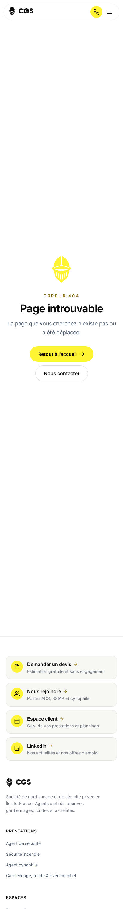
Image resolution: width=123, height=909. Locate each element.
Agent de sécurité (23, 843)
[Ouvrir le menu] (110, 12)
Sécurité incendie (23, 854)
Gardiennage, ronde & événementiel (41, 875)
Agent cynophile (22, 864)
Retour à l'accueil (57, 354)
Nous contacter (61, 373)
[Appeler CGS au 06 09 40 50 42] (96, 12)
